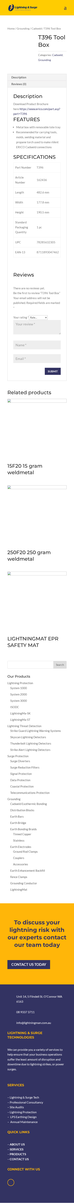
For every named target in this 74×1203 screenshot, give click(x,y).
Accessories (20, 864)
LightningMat (18, 889)
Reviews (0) (18, 84)
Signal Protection (21, 773)
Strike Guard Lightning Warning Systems (35, 730)
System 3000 (18, 700)
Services (16, 1149)
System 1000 (18, 688)
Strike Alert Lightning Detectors (30, 749)
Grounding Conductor (23, 883)
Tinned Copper (22, 834)
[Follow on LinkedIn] (10, 1182)
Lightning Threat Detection (24, 726)
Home (11, 28)
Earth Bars (17, 816)
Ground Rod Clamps (25, 851)
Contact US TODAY (28, 964)
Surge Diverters (20, 761)
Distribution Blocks (22, 810)
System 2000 (18, 694)
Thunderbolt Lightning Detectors (30, 743)
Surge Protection (17, 756)
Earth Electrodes (20, 846)
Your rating (21, 317)
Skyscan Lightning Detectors (28, 737)
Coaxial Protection (22, 786)
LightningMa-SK (20, 713)
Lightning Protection (20, 683)
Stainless (18, 840)
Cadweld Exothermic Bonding (28, 804)
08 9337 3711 (25, 1012)
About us (17, 1144)
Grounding (23, 28)
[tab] (37, 77)
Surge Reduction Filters (24, 767)
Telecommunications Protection (30, 792)
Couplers (18, 858)
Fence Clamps (18, 877)
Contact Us (19, 1159)
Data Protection (20, 780)
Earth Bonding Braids (23, 829)
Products (17, 1154)
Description (18, 77)
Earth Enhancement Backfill (27, 870)
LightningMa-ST (20, 719)
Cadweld (36, 28)
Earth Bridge (18, 822)
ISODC (14, 707)
